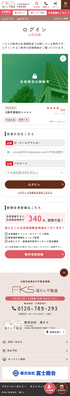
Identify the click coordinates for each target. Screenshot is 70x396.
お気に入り (21, 13)
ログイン (34, 184)
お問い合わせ (15, 341)
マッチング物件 (39, 13)
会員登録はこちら (57, 12)
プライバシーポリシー (14, 386)
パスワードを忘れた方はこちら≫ (35, 192)
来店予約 (61, 390)
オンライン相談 (16, 359)
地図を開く (55, 332)
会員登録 (49, 390)
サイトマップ (37, 386)
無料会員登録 (34, 254)
